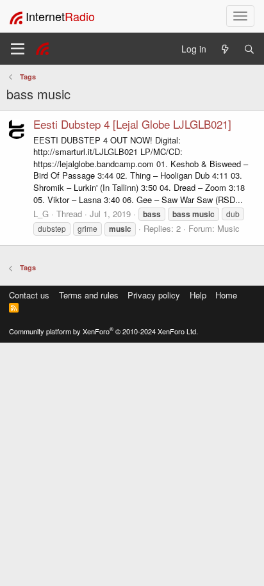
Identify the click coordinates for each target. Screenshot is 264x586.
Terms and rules (89, 295)
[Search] (249, 49)
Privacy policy (154, 295)
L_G (41, 214)
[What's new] (225, 49)
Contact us (29, 295)
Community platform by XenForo (103, 331)
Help (198, 295)
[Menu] (18, 49)
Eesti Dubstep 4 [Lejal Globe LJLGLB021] (132, 124)
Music (228, 228)
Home (226, 295)
